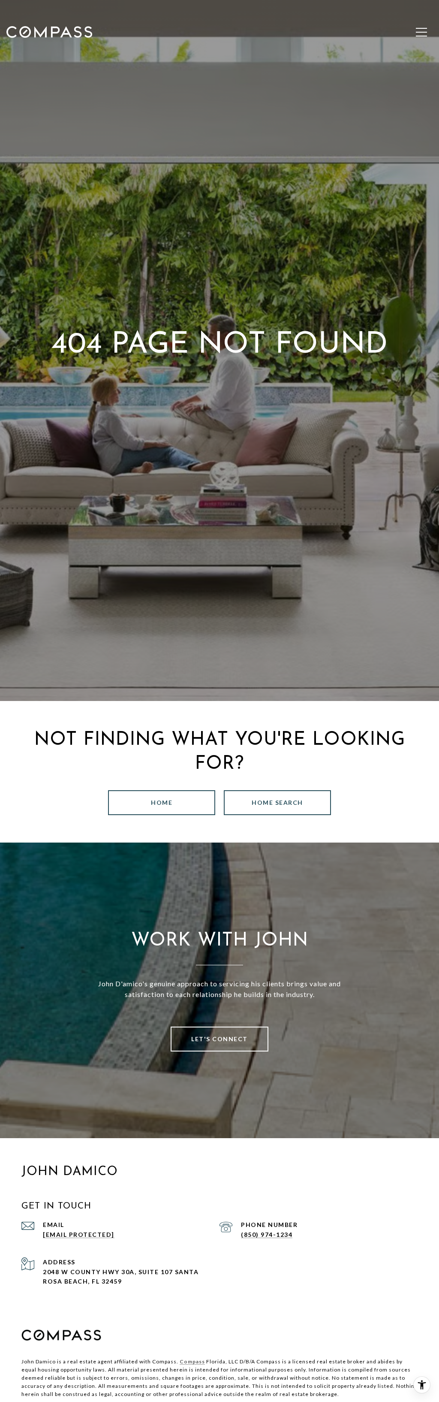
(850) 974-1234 (266, 1234)
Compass (192, 1361)
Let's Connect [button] (219, 1038)
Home (161, 802)
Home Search (277, 802)
